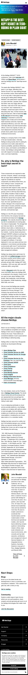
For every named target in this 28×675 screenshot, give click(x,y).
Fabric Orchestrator (10, 383)
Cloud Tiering (8, 368)
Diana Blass (12, 79)
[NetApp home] (6, 2)
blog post (10, 270)
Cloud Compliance (9, 366)
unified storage (15, 256)
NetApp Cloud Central (12, 393)
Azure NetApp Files (10, 350)
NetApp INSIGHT (16, 40)
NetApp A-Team (5, 40)
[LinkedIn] (7, 483)
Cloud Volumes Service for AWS (14, 352)
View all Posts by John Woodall (17, 556)
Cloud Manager (8, 378)
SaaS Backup (8, 370)
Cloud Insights (8, 374)
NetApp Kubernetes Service (12, 376)
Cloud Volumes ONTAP (11, 362)
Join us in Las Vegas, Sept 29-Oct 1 (12, 11)
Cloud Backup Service (11, 372)
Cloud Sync (7, 364)
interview (18, 77)
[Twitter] (3, 483)
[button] (26, 2)
